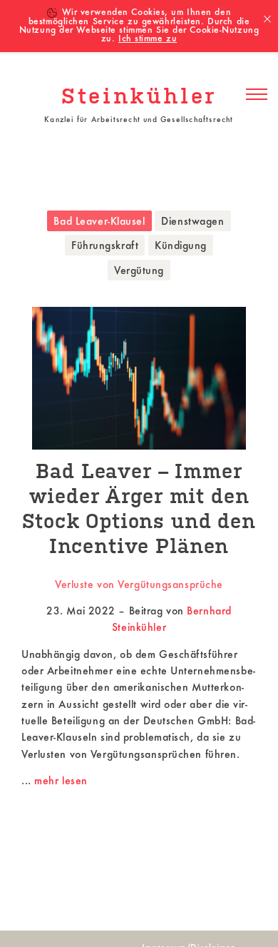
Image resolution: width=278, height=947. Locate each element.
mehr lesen (61, 781)
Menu (256, 95)
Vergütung (139, 271)
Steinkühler (139, 97)
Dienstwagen (192, 222)
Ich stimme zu (147, 39)
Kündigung (181, 246)
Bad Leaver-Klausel (99, 222)
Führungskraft (104, 246)
